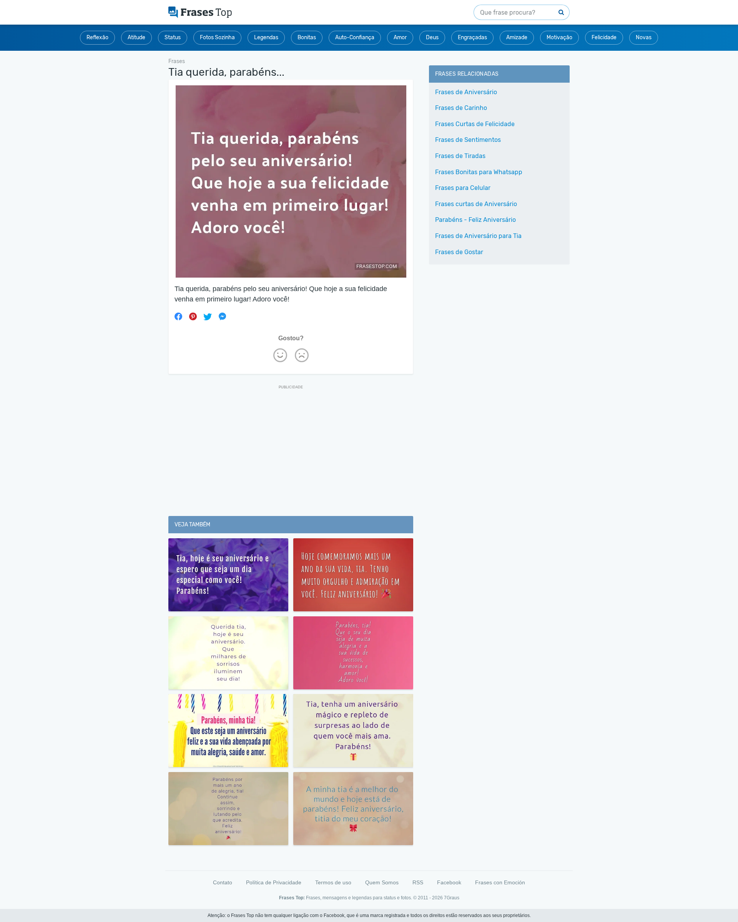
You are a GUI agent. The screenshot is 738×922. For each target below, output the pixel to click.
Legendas (266, 37)
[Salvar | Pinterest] (193, 316)
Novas (644, 37)
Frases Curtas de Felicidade (475, 124)
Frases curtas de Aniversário (476, 204)
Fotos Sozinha (217, 37)
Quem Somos (382, 882)
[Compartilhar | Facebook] (178, 316)
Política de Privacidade (273, 882)
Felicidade (604, 37)
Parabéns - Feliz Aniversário (475, 219)
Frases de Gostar (459, 252)
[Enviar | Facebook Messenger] (222, 316)
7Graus (451, 897)
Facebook (449, 882)
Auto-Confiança (354, 37)
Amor (400, 37)
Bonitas (307, 37)
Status (173, 37)
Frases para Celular (462, 187)
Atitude (136, 37)
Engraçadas (472, 37)
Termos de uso (333, 882)
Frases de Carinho (461, 108)
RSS (417, 882)
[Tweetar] (207, 316)
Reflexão (97, 37)
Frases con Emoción (500, 882)
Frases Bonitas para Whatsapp (478, 172)
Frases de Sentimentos (468, 139)
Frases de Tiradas (460, 156)
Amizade (516, 37)
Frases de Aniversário (466, 92)
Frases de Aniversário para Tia (478, 236)
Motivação (559, 37)
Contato (222, 882)
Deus (432, 37)
